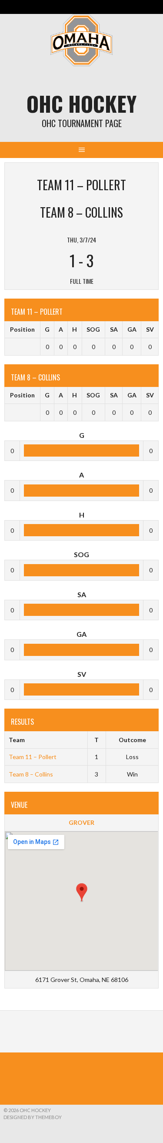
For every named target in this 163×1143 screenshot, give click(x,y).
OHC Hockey (81, 103)
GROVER (81, 822)
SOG (93, 329)
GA (131, 329)
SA (114, 329)
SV (150, 329)
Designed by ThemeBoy (32, 1117)
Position (22, 329)
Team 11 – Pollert (33, 756)
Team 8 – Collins (31, 774)
